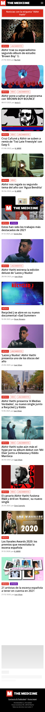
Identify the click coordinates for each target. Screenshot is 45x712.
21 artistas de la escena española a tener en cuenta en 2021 (21, 585)
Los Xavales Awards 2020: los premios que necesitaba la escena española (21, 539)
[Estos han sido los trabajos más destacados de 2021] (23, 208)
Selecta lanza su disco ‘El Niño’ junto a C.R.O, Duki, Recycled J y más (21, 627)
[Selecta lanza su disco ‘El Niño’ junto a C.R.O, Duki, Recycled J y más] (23, 611)
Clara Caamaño (19, 506)
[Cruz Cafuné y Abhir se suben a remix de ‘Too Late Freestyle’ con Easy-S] (23, 119)
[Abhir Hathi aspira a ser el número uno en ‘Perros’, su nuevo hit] (23, 663)
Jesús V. (17, 103)
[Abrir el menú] (42, 3)
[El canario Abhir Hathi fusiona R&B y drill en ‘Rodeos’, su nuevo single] (23, 477)
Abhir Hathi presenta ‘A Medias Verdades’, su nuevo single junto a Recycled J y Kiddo (22, 398)
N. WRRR (18, 148)
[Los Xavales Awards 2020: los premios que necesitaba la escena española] (23, 522)
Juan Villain (19, 277)
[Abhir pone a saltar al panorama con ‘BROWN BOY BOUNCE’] (23, 77)
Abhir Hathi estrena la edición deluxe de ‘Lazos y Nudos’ (20, 267)
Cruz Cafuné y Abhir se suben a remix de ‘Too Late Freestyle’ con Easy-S (22, 136)
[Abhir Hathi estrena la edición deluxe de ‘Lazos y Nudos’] (23, 251)
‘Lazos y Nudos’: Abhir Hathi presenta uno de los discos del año (22, 353)
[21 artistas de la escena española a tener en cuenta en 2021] (23, 568)
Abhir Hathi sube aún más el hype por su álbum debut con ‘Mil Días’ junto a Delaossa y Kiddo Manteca (22, 446)
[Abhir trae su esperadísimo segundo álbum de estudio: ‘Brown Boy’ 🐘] (23, 31)
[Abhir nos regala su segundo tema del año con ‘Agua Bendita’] (23, 165)
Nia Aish (17, 60)
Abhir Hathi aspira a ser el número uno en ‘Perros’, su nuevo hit (20, 679)
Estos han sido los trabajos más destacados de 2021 (23, 224)
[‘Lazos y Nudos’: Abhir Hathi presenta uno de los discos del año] (23, 336)
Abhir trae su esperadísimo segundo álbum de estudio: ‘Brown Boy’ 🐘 (22, 47)
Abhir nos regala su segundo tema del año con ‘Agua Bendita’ (22, 182)
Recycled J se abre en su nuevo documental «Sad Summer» (21, 310)
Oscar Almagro (19, 319)
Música (5, 46)
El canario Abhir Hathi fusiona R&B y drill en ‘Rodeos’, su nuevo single (21, 493)
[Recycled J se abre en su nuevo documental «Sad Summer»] (23, 293)
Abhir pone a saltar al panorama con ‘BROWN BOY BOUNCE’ (22, 93)
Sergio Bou (18, 234)
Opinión (14, 223)
